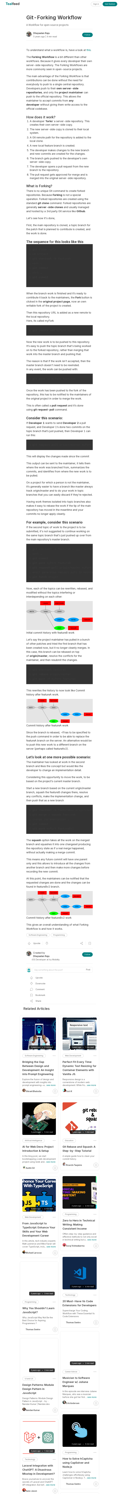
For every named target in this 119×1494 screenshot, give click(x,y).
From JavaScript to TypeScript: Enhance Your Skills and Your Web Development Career (38, 1229)
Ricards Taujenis (74, 1165)
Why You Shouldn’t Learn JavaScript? (38, 1310)
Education (69, 1140)
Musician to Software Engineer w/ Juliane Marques (76, 1382)
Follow (87, 35)
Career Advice (71, 1372)
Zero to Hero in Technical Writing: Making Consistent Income (79, 1224)
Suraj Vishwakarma (75, 1246)
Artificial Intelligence (33, 1140)
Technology (70, 1295)
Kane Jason (31, 1491)
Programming (59, 935)
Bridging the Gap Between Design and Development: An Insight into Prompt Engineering (38, 1068)
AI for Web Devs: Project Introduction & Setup (38, 1148)
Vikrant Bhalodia (33, 1091)
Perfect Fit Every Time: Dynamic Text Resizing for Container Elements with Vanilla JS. (79, 1068)
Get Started (110, 4)
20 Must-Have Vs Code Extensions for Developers (80, 1303)
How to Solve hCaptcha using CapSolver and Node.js (78, 1462)
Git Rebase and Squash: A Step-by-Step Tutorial (79, 1148)
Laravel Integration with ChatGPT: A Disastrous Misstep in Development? (38, 1469)
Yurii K (69, 1091)
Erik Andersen (72, 1403)
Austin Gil (30, 1168)
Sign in (96, 4)
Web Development (73, 1056)
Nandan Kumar (33, 1410)
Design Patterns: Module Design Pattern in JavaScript (38, 1389)
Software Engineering (38, 935)
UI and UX (29, 1379)
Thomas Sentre (73, 1322)
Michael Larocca (34, 1253)
